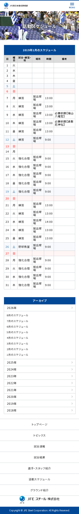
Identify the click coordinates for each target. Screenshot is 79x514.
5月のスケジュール (18, 332)
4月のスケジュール (18, 338)
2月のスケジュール (18, 349)
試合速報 (39, 446)
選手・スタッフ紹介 (39, 468)
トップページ (40, 424)
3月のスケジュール (18, 343)
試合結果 (39, 457)
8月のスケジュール (18, 315)
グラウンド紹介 (39, 490)
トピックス (39, 435)
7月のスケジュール (18, 321)
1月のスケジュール (18, 354)
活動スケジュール (39, 479)
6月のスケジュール (18, 326)
